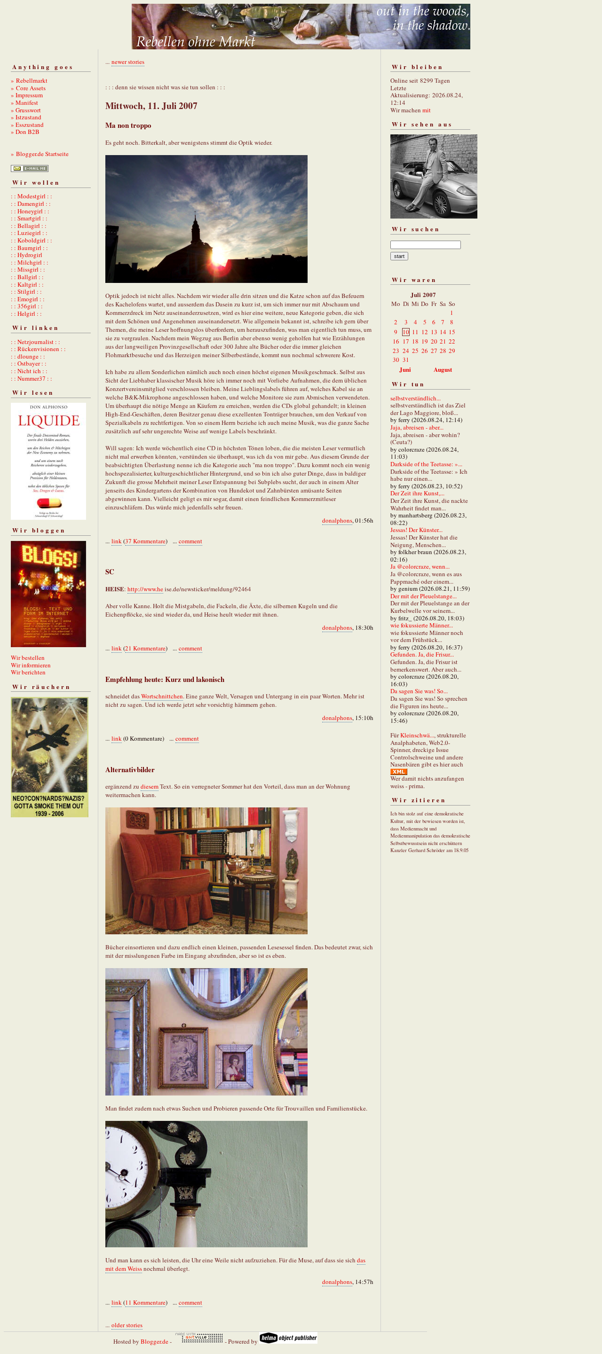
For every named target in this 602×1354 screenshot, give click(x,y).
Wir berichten (28, 672)
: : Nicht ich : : (29, 371)
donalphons (337, 520)
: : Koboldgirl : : (31, 240)
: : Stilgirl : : (26, 291)
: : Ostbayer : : (29, 363)
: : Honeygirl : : (30, 211)
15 (452, 332)
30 (396, 359)
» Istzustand (26, 117)
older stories (127, 1325)
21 (443, 341)
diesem (149, 786)
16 (396, 341)
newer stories (127, 61)
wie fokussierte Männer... (421, 625)
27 (434, 350)
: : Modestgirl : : (31, 196)
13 (434, 332)
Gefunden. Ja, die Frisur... (422, 654)
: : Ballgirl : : (27, 277)
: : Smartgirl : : (29, 218)
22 (452, 341)
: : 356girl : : (27, 306)
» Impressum (27, 95)
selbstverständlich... (415, 398)
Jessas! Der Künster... (416, 529)
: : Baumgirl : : (29, 247)
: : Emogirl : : (28, 299)
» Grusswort (26, 110)
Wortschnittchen (162, 696)
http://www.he (145, 589)
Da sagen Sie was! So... (419, 691)
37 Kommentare (145, 541)
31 (406, 359)
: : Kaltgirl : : (27, 284)
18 (415, 341)
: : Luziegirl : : (29, 232)
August (443, 369)
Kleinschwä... (417, 735)
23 (396, 350)
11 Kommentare (145, 1302)
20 (434, 341)
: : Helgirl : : (26, 313)
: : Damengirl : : (31, 203)
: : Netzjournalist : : (35, 341)
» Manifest (24, 102)
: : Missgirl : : (28, 269)
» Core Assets (28, 88)
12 (424, 332)
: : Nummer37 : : (31, 378)
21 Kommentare (145, 648)
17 (406, 341)
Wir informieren (31, 665)
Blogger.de (154, 1341)
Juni (405, 369)
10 (406, 332)
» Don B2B (25, 131)
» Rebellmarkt (29, 80)
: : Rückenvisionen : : (38, 348)
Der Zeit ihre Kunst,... (417, 493)
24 (406, 350)
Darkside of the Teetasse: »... (426, 464)
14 (443, 332)
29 (452, 350)
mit (426, 110)
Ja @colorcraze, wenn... (420, 566)
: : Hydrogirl (26, 254)
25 (415, 350)
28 (443, 350)
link (116, 541)
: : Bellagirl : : (29, 225)
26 (424, 350)
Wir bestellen (28, 657)
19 (424, 341)
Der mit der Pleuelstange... (423, 596)
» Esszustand (27, 124)
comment (190, 541)
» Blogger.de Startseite (40, 153)
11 (415, 332)
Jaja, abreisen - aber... (417, 427)
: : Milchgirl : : (29, 262)
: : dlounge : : (28, 356)
